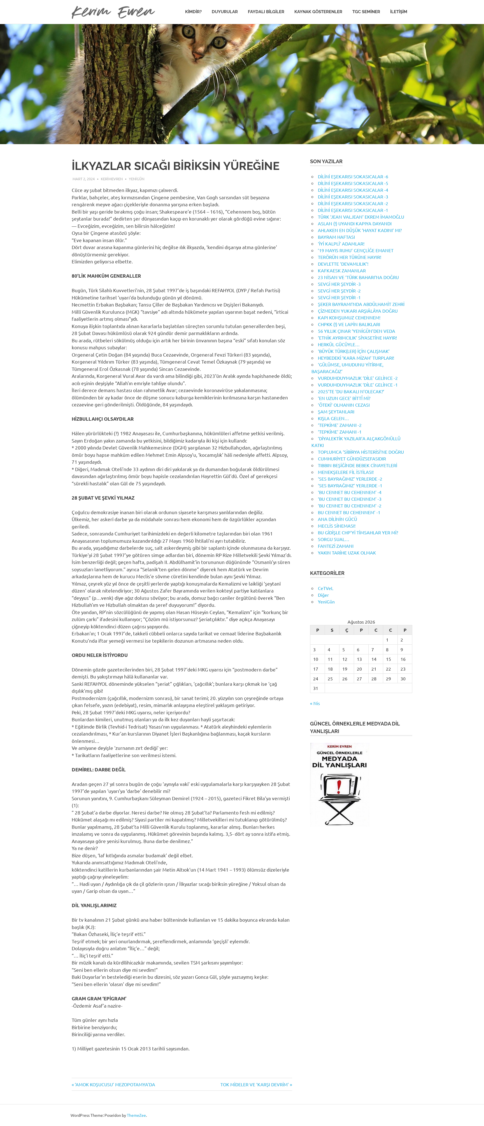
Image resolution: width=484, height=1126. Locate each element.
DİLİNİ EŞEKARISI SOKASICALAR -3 (353, 196)
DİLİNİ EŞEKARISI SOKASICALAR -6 (353, 176)
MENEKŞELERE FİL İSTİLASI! (346, 472)
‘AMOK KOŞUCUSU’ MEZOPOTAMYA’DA (115, 1084)
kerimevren (112, 178)
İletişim (398, 11)
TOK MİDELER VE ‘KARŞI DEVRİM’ (254, 1084)
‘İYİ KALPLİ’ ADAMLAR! (341, 243)
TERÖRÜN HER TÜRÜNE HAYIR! (349, 257)
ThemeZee (136, 1115)
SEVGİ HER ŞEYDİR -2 (339, 290)
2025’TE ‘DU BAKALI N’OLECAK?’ (351, 391)
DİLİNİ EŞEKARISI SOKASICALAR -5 (353, 183)
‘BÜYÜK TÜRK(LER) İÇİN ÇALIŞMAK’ (354, 351)
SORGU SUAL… (333, 539)
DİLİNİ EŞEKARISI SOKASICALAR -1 (353, 210)
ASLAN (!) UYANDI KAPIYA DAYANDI (355, 223)
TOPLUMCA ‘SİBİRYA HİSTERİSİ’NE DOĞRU (361, 452)
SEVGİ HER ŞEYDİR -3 (339, 284)
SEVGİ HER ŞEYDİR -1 (339, 297)
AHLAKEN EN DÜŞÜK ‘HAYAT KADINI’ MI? (360, 230)
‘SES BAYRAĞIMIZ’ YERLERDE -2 (350, 478)
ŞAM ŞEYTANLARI (336, 411)
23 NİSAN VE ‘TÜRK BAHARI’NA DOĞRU (358, 277)
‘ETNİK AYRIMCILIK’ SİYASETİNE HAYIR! (357, 337)
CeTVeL (325, 588)
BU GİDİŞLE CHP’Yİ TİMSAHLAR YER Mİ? (358, 532)
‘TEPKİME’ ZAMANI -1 (340, 431)
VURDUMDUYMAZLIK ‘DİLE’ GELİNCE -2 (358, 378)
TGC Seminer (366, 11)
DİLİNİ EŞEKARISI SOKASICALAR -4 (353, 190)
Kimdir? (193, 11)
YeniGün (136, 178)
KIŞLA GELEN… (333, 418)
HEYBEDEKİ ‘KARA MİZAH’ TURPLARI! (356, 357)
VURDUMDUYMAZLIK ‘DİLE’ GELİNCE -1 (358, 384)
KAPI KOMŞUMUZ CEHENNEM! (349, 317)
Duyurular (225, 11)
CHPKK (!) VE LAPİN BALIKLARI (349, 324)
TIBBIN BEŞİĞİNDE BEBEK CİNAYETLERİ (357, 465)
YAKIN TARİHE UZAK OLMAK (347, 552)
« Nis (315, 703)
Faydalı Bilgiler (266, 11)
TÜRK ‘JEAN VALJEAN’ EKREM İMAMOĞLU (361, 216)
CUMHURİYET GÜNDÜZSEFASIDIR (352, 458)
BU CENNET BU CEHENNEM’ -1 (349, 512)
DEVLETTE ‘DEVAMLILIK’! (343, 263)
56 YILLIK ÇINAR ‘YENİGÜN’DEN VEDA (356, 331)
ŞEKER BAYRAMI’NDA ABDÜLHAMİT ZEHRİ (361, 304)
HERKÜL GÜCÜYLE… (339, 344)
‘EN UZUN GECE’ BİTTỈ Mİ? (344, 398)
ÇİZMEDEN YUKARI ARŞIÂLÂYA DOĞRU (358, 310)
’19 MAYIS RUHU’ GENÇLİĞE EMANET (356, 250)
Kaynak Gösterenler (318, 11)
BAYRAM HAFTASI (336, 237)
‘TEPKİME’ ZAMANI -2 (340, 425)
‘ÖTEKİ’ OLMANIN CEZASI (344, 405)
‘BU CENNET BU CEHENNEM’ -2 (349, 505)
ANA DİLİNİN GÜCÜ (337, 519)
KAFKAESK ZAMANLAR (342, 270)
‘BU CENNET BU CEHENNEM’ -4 (349, 492)
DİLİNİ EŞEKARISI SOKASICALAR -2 (353, 203)
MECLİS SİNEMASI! (336, 525)
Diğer (323, 595)
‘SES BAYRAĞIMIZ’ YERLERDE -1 (350, 485)
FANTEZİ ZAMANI (335, 546)
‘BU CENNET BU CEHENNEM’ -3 (349, 499)
